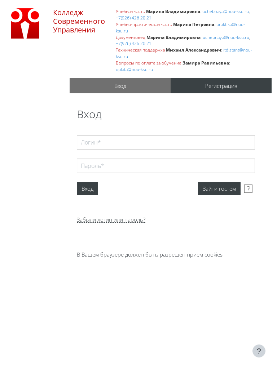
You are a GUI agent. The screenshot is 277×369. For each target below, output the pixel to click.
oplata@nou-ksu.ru (134, 69)
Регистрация (221, 85)
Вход (120, 85)
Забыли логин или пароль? (111, 220)
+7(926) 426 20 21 (133, 18)
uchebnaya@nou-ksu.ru (225, 11)
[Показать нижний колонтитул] (258, 350)
